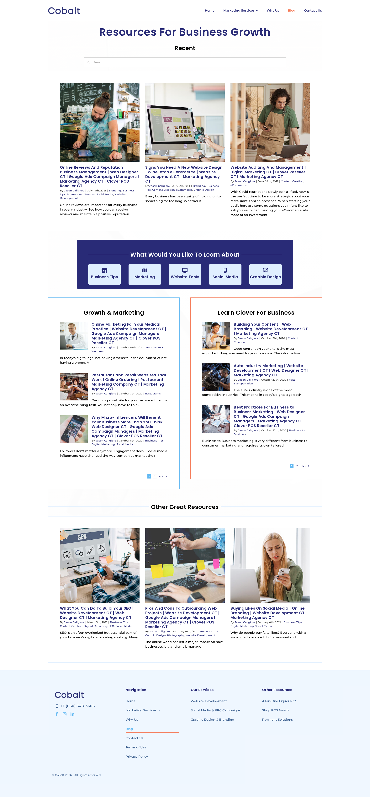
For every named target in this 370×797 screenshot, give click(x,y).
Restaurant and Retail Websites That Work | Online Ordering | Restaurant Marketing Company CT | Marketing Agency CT (129, 382)
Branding (115, 190)
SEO (111, 626)
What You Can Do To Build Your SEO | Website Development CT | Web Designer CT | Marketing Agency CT (97, 613)
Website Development (200, 635)
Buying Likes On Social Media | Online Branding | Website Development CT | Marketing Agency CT (268, 613)
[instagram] (64, 714)
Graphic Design (204, 189)
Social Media (104, 194)
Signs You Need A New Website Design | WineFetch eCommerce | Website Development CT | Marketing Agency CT (184, 174)
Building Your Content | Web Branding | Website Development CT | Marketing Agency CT (271, 329)
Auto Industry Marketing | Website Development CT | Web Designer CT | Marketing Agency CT (271, 370)
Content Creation (163, 189)
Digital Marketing (103, 444)
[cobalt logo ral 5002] (64, 8)
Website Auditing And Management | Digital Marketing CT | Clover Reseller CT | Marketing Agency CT (268, 172)
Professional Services (81, 194)
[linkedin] (72, 714)
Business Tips (104, 277)
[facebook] (57, 714)
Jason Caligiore (74, 190)
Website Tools (185, 277)
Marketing (145, 277)
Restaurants (153, 393)
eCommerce (184, 189)
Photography (175, 635)
